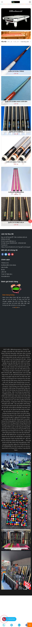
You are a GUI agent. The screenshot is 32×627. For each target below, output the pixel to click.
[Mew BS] (16, 19)
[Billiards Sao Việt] (16, 2)
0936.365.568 (22, 243)
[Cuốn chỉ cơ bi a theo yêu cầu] (16, 151)
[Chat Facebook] (11, 625)
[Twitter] (6, 254)
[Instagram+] (9, 254)
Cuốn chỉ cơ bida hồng (16, 192)
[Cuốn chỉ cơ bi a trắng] (16, 60)
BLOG (3, 269)
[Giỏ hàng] (29, 625)
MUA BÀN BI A (5, 276)
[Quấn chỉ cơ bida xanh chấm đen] (16, 90)
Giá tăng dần (25, 41)
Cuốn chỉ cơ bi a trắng (16, 71)
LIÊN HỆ (3, 272)
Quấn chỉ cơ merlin (16, 132)
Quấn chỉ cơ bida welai (16, 222)
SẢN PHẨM (4, 267)
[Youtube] (12, 254)
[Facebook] (2, 254)
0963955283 (13, 243)
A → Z (10, 41)
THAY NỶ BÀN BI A (6, 274)
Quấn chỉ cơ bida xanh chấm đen (16, 101)
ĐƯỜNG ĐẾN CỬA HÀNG (8, 265)
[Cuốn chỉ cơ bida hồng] (16, 181)
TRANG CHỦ (5, 263)
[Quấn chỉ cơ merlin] (16, 120)
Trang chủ (10, 35)
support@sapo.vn (10, 241)
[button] (14, 307)
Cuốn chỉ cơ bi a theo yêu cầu (16, 162)
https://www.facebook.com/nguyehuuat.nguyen (15, 247)
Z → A (16, 41)
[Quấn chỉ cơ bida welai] (16, 211)
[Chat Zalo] (19, 625)
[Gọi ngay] (4, 625)
